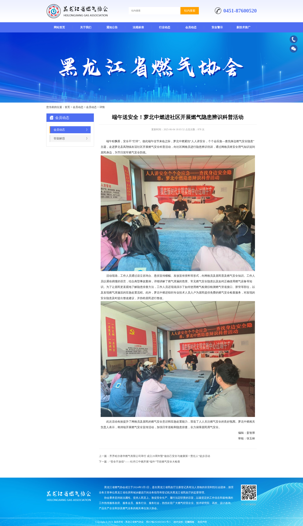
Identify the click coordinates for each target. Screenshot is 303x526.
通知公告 (112, 27)
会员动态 (191, 27)
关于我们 (85, 27)
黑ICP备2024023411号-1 (158, 522)
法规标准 (138, 27)
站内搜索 (189, 10)
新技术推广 (244, 27)
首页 (67, 107)
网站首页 (59, 27)
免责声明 (202, 522)
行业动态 (164, 27)
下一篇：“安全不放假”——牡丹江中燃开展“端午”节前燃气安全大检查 (139, 461)
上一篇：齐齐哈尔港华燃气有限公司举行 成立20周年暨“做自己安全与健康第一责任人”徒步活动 (154, 456)
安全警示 (217, 27)
